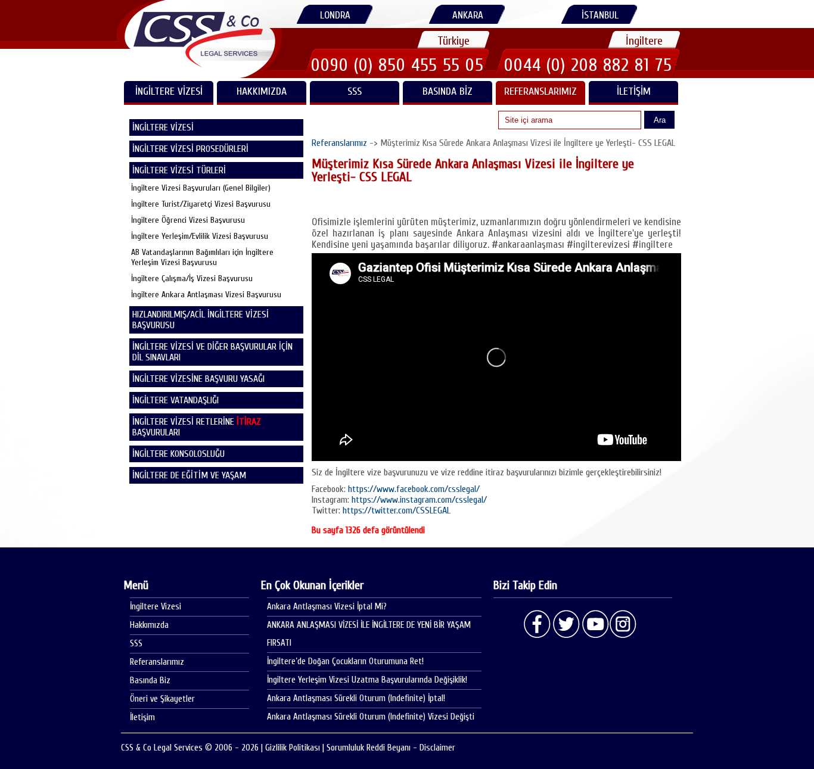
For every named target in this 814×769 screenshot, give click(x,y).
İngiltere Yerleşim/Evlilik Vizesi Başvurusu (199, 236)
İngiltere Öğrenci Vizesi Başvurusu (188, 220)
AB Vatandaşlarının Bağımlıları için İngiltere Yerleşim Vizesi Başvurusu (202, 257)
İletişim (634, 91)
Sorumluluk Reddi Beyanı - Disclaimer (391, 748)
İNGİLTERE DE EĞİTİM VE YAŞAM (189, 475)
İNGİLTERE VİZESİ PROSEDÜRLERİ (190, 149)
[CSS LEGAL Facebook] (537, 624)
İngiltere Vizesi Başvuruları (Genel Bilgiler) (201, 188)
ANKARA (467, 15)
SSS (354, 91)
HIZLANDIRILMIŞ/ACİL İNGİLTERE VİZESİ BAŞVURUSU (200, 320)
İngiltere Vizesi (155, 607)
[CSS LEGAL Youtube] (594, 624)
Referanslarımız (540, 91)
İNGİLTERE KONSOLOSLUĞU (178, 454)
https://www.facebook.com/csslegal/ (414, 489)
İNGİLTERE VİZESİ (169, 91)
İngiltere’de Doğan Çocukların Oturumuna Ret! (345, 661)
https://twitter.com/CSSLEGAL (397, 510)
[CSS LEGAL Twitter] (566, 624)
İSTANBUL (600, 15)
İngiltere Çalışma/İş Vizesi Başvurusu (192, 278)
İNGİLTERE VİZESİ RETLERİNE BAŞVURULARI (196, 427)
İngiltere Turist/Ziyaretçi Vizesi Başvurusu (201, 204)
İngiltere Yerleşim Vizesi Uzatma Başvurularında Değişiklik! (367, 680)
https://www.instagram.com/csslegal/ (419, 499)
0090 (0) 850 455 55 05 (397, 65)
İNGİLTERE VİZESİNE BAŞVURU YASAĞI (198, 378)
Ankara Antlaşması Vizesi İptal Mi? (327, 607)
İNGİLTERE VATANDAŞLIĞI (175, 400)
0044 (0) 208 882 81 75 (588, 65)
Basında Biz (447, 91)
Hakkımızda (262, 91)
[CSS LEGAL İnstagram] (623, 624)
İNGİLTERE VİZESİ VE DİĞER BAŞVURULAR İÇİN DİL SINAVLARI (212, 352)
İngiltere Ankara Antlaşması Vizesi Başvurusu (206, 294)
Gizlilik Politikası (292, 748)
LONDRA (335, 15)
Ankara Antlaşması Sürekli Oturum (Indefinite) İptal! (356, 698)
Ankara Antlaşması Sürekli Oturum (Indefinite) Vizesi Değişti (370, 717)
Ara (660, 120)
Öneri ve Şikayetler (162, 699)
